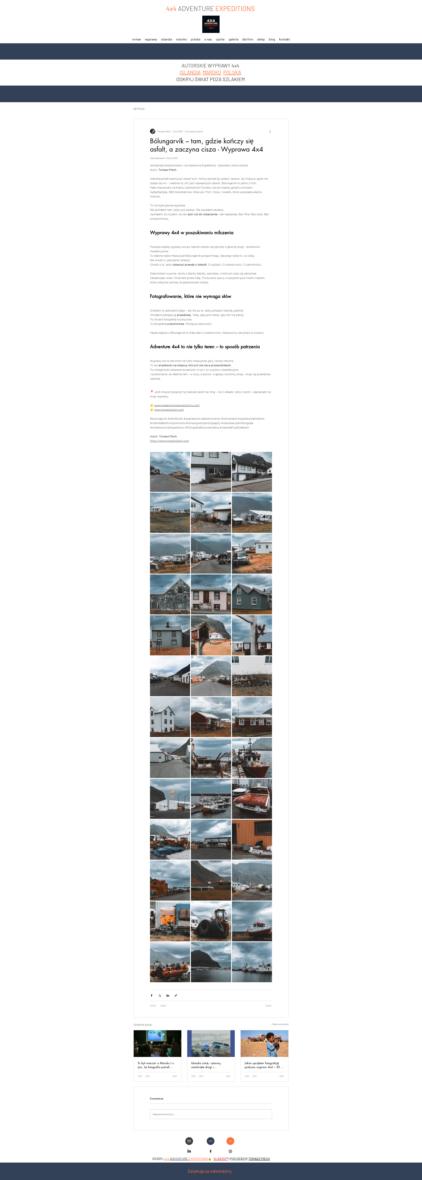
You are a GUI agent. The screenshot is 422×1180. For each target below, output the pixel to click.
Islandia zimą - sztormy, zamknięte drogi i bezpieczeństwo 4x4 (206, 1065)
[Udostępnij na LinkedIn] (167, 995)
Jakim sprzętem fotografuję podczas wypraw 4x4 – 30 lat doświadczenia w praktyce (264, 1065)
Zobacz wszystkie (279, 1024)
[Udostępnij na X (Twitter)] (159, 995)
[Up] (210, 1141)
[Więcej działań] (270, 131)
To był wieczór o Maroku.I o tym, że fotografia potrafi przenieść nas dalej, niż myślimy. (156, 1065)
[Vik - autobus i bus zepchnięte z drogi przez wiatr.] (211, 1043)
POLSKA (232, 72)
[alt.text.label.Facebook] (189, 1151)
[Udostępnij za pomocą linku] (175, 995)
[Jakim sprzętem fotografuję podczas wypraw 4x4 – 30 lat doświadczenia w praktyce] (264, 1043)
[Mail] (189, 1141)
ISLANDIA (190, 72)
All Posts (139, 108)
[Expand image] (170, 472)
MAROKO (212, 72)
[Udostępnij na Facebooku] (151, 995)
